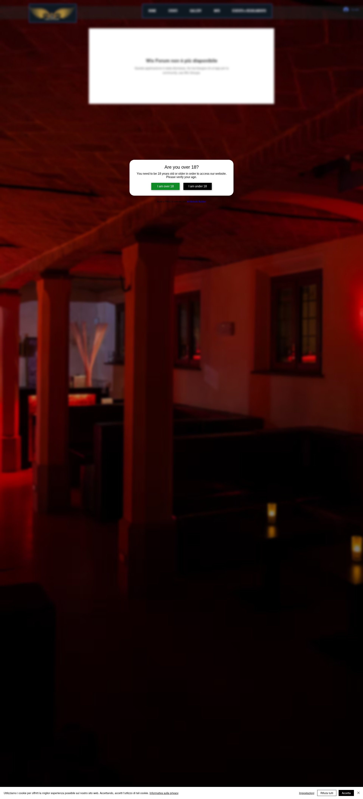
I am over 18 (165, 186)
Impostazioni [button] (306, 793)
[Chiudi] (358, 793)
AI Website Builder (196, 201)
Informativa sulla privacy (164, 793)
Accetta (346, 793)
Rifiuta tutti (326, 793)
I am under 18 (197, 186)
